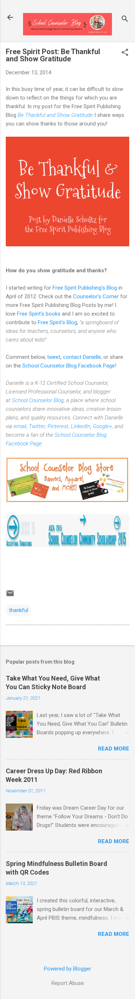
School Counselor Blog (38, 400)
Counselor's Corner (96, 296)
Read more (113, 748)
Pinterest (58, 426)
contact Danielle (82, 357)
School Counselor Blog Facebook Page (68, 365)
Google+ (102, 426)
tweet (53, 357)
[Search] (125, 20)
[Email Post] (10, 596)
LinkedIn (80, 426)
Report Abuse (67, 983)
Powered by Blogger (67, 968)
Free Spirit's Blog (57, 322)
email (20, 426)
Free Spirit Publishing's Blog (85, 288)
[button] (125, 53)
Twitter (37, 426)
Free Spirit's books (38, 314)
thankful (18, 610)
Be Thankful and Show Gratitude (55, 115)
